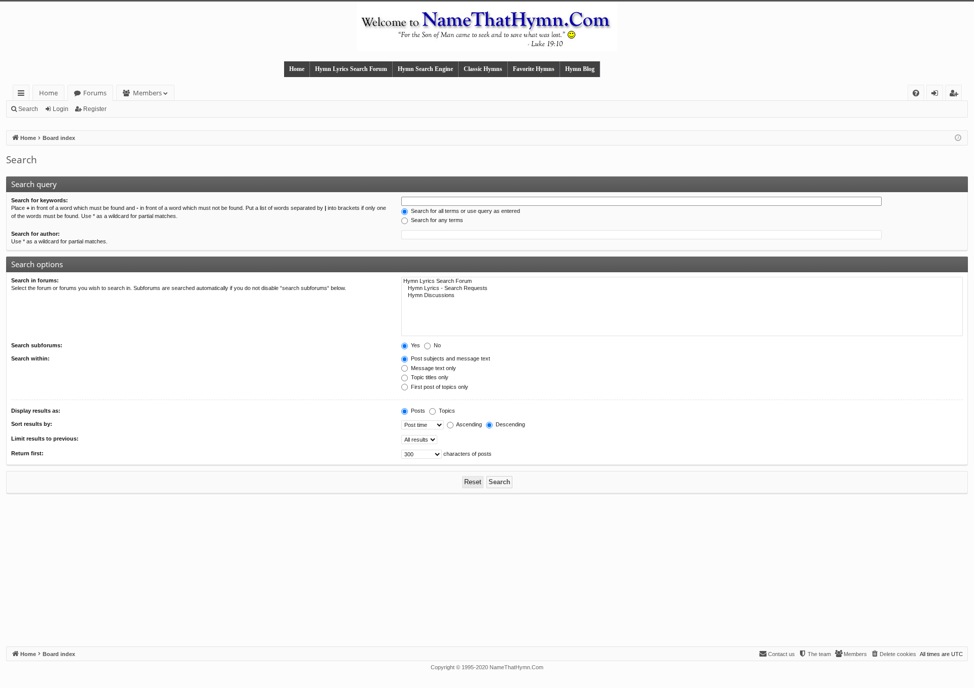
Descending (509, 424)
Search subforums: (36, 345)
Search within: (30, 358)
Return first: (27, 453)
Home (296, 69)
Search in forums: (35, 280)
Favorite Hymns (533, 69)
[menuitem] (916, 93)
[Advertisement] (487, 570)
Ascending (468, 424)
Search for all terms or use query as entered (464, 211)
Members (147, 92)
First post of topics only (438, 387)
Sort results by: (31, 424)
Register (95, 109)
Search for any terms (436, 220)
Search (28, 109)
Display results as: (35, 411)
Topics (446, 411)
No (436, 345)
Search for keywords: (39, 200)
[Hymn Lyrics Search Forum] (682, 281)
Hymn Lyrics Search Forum (351, 69)
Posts (417, 411)
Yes (414, 345)
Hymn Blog (580, 69)
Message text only (432, 368)
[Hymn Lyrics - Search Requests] (682, 288)
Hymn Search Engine (425, 69)
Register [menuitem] (955, 94)
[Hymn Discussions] (682, 295)
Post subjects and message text (449, 358)
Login (60, 109)
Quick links (23, 94)
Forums (95, 92)
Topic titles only (428, 377)
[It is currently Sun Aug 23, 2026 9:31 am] (958, 138)
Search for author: (35, 234)
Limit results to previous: (45, 439)
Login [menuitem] (937, 94)
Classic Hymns (483, 69)
